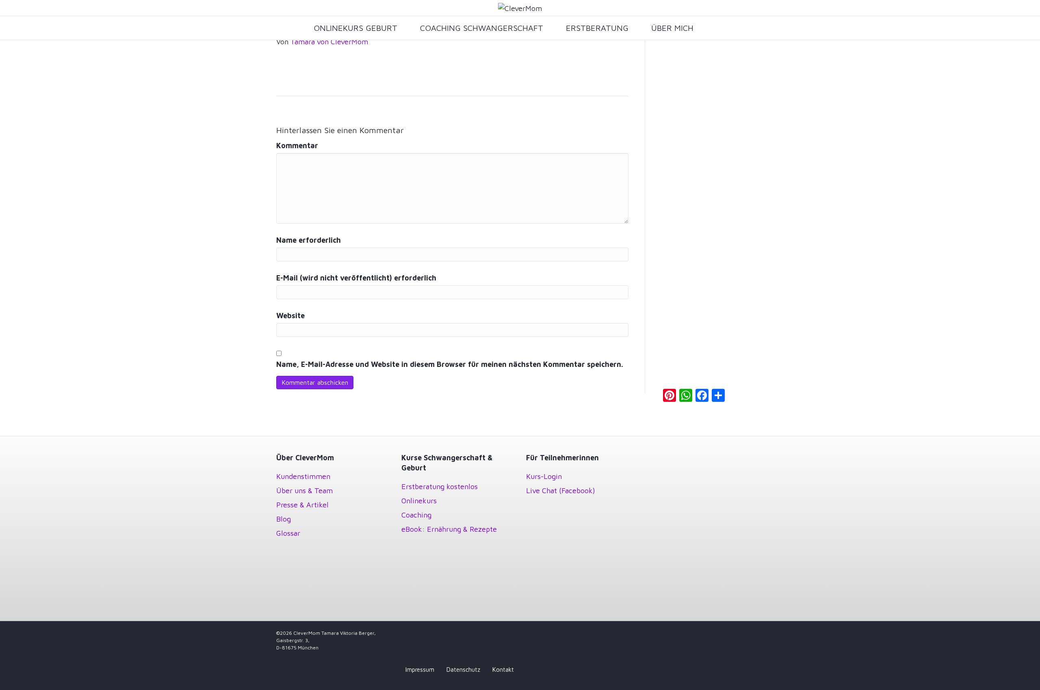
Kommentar (297, 145)
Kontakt (503, 669)
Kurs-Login (544, 476)
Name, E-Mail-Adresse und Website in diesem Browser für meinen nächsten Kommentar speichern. (449, 364)
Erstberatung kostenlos (439, 486)
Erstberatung (597, 27)
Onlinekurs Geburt (355, 27)
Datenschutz (463, 669)
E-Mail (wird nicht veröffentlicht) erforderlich (356, 278)
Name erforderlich (308, 240)
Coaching (416, 515)
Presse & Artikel (302, 504)
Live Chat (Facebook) (560, 490)
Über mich (672, 27)
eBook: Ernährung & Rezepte (449, 529)
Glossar (288, 533)
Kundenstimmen (303, 476)
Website (290, 315)
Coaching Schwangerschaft (481, 27)
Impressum (419, 669)
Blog (283, 519)
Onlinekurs (419, 500)
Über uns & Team (304, 490)
